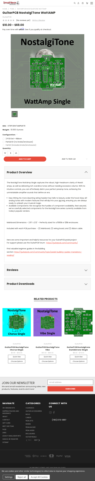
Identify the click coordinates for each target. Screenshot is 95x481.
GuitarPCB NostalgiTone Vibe (47, 348)
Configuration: (9, 135)
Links (4, 433)
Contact (6, 420)
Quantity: (6, 148)
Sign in (5, 439)
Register (14, 439)
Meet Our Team (8, 426)
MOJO (28, 414)
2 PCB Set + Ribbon (14, 138)
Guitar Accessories (34, 411)
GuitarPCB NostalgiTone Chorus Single (17, 348)
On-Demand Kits (8, 408)
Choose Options (17, 361)
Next (92, 323)
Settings (8, 477)
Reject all (22, 477)
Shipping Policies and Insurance (10, 412)
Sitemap (5, 442)
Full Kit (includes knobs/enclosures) (21, 145)
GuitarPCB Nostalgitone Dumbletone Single (78, 348)
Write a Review (38, 20)
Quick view (17, 357)
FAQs (4, 429)
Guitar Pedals (31, 437)
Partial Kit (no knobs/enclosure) (19, 142)
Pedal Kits (29, 421)
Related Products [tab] (46, 299)
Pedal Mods (30, 430)
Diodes (28, 424)
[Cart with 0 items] (87, 3)
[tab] (47, 172)
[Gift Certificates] (82, 3)
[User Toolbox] (78, 3)
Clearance (30, 408)
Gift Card (6, 423)
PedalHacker (31, 427)
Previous (2, 323)
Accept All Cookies (39, 477)
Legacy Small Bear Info (11, 436)
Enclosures (30, 434)
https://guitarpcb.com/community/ (62, 243)
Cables (28, 417)
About (4, 416)
